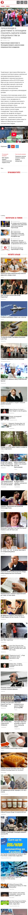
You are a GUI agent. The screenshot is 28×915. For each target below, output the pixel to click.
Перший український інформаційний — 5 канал (2, 2)
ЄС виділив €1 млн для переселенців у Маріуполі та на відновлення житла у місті (19, 242)
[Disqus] (14, 195)
